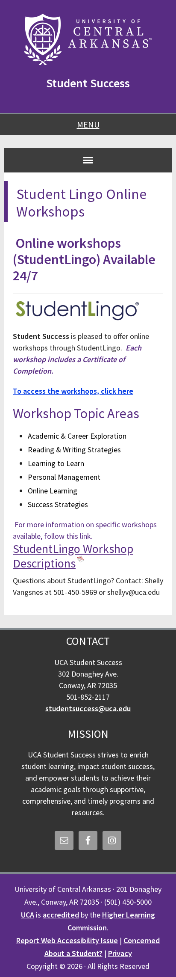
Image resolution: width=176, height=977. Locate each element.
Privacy (120, 953)
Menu (88, 124)
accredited (61, 915)
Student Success (88, 83)
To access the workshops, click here (73, 391)
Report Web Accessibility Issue (67, 940)
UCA (27, 915)
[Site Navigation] (88, 160)
